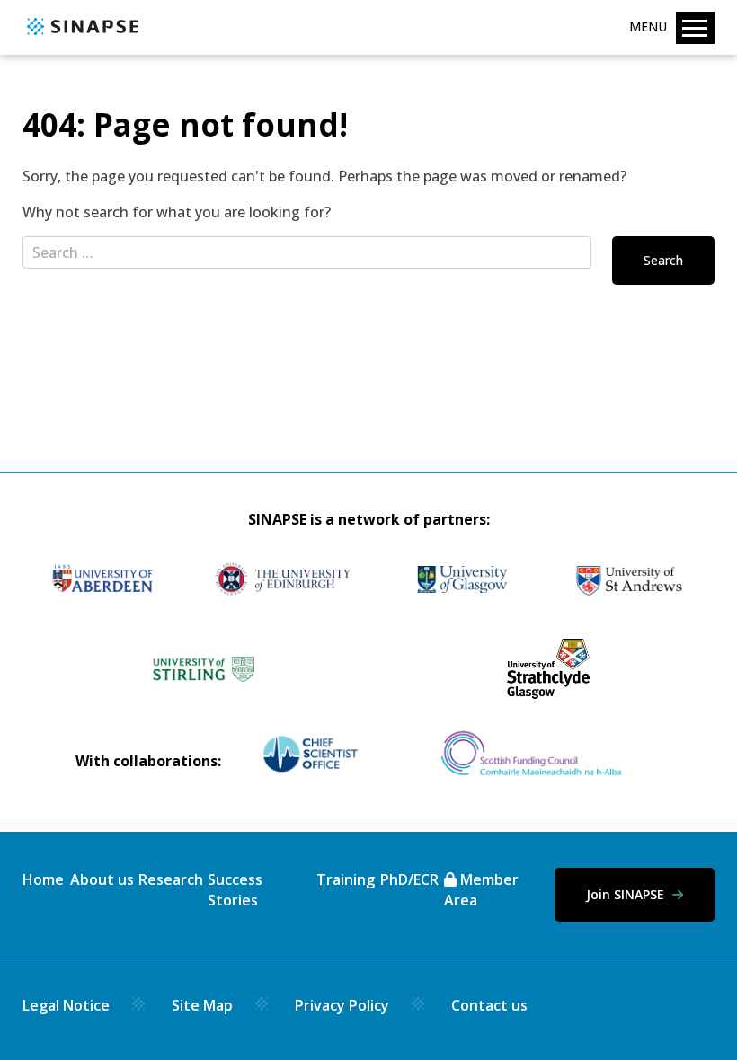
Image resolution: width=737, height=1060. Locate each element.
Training (345, 879)
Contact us (489, 1005)
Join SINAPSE (627, 894)
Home (43, 879)
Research (170, 879)
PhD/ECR (409, 879)
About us (102, 879)
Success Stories (235, 889)
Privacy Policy (342, 1005)
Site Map (202, 1005)
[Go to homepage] (80, 36)
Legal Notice (66, 1005)
